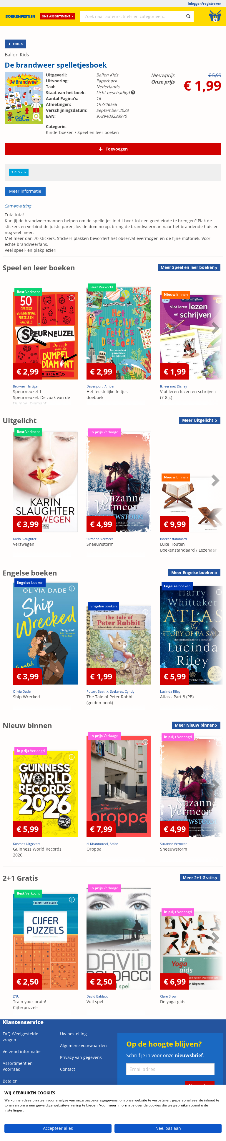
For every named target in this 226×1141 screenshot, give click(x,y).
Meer (188, 267)
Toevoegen (117, 149)
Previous (8, 342)
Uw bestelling (73, 1034)
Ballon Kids (17, 54)
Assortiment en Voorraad (18, 1066)
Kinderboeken (60, 132)
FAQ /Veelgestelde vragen (20, 1036)
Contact (67, 1069)
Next (214, 342)
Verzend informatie (22, 1051)
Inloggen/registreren (204, 3)
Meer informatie (25, 191)
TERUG (17, 44)
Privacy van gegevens (81, 1057)
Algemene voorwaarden (83, 1045)
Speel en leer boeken (98, 132)
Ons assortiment (56, 16)
